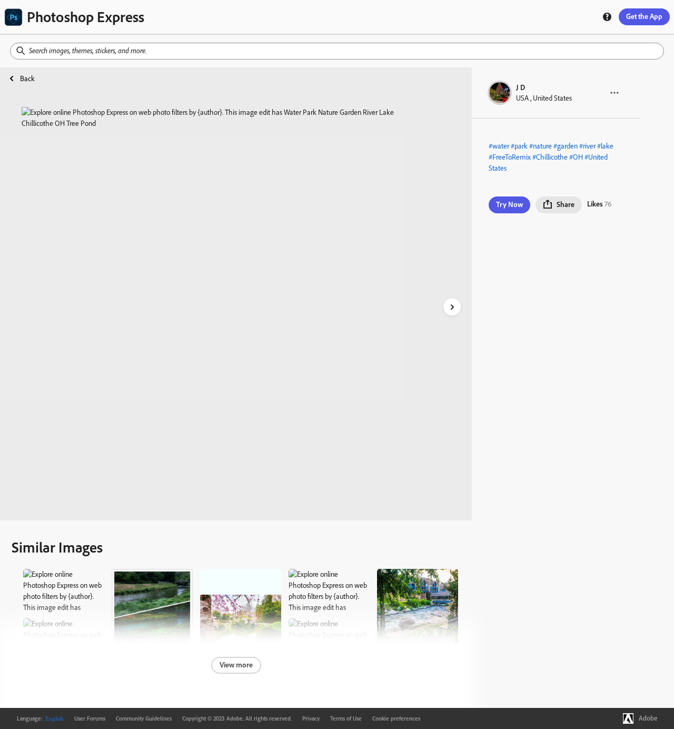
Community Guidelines (144, 718)
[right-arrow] (452, 307)
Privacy (311, 718)
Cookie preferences (396, 718)
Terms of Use (346, 718)
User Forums (89, 718)
